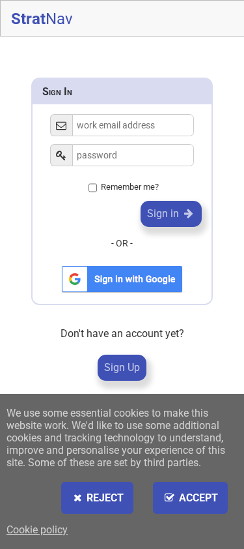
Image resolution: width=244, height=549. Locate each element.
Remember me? (130, 187)
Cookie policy (37, 530)
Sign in (164, 213)
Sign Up (122, 367)
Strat (42, 19)
